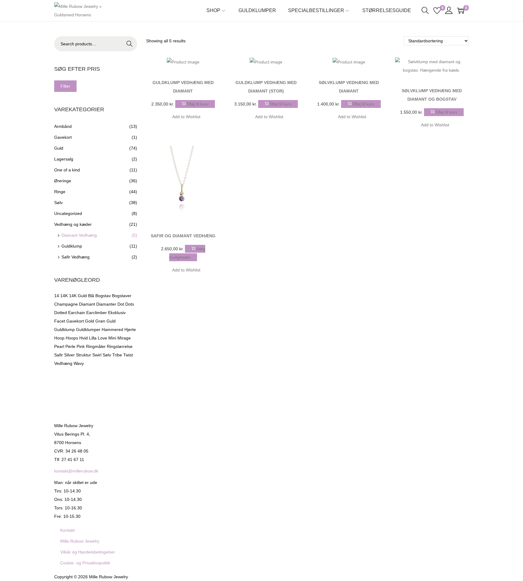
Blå (91, 295)
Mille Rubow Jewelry (79, 541)
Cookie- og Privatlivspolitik (85, 562)
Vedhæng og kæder (73, 224)
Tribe (117, 354)
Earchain (76, 312)
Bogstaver (121, 295)
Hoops (72, 338)
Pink (81, 346)
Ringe (59, 191)
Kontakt (67, 530)
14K (64, 295)
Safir (58, 354)
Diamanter (106, 304)
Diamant (87, 304)
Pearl (59, 346)
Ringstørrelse (120, 346)
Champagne (66, 304)
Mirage (124, 338)
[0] (437, 10)
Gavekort (63, 137)
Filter (65, 86)
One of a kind (67, 169)
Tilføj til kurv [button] (197, 104)
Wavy (79, 363)
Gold (89, 321)
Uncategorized (68, 213)
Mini (112, 338)
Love (102, 338)
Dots (129, 304)
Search (130, 43)
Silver (69, 354)
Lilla (93, 338)
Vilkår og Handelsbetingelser (87, 552)
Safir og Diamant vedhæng (183, 235)
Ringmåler (96, 346)
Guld (58, 148)
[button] (214, 60)
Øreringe (62, 180)
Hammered (112, 329)
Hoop (59, 338)
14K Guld (78, 295)
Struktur (83, 354)
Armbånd (63, 126)
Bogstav (103, 295)
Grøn (100, 321)
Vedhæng (63, 363)
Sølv (58, 202)
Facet (59, 321)
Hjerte (130, 329)
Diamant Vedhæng (79, 235)
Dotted (60, 312)
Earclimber (96, 312)
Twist (128, 354)
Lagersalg (63, 159)
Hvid (83, 338)
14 (56, 295)
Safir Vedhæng (75, 257)
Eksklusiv (117, 312)
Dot (120, 304)
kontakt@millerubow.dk (76, 471)
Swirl (96, 354)
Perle (70, 346)
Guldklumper (88, 329)
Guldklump (71, 246)
